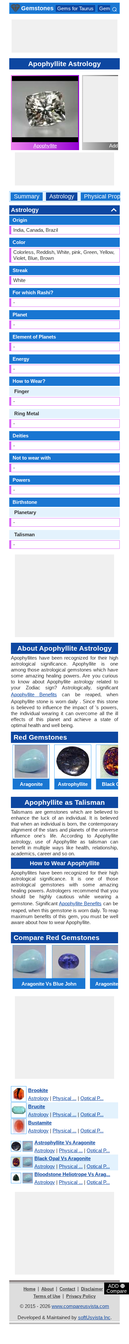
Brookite (38, 1090)
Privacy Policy (81, 1296)
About (47, 1288)
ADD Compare (117, 1288)
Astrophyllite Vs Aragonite (64, 1142)
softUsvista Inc (94, 1317)
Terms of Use (46, 1296)
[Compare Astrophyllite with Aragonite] (21, 1146)
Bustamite (40, 1122)
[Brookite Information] (18, 1094)
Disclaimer (92, 1288)
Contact (67, 1288)
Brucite (36, 1106)
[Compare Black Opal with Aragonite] (21, 1162)
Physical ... (64, 1098)
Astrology (61, 196)
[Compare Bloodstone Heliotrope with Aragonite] (21, 1178)
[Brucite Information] (18, 1110)
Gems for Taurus (75, 8)
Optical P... (92, 1098)
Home (29, 1288)
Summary (26, 196)
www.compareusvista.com (80, 1306)
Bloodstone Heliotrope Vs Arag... (72, 1174)
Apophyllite (45, 145)
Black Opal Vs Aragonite (62, 1158)
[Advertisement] (64, 36)
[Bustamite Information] (18, 1127)
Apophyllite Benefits (34, 694)
